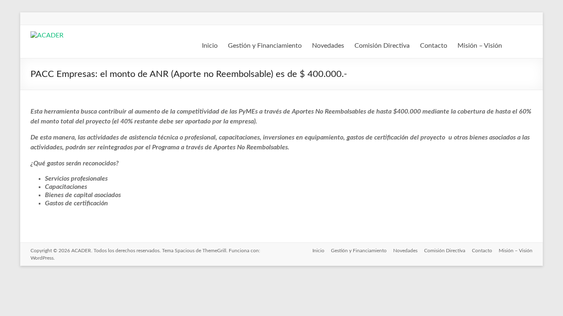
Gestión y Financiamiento (265, 45)
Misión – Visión (479, 45)
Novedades (328, 45)
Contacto (433, 45)
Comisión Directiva (382, 45)
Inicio (210, 45)
